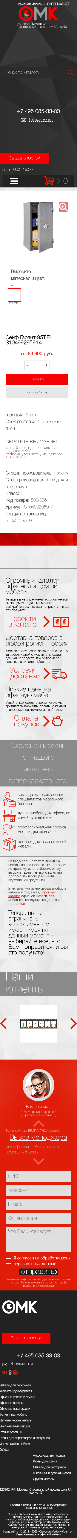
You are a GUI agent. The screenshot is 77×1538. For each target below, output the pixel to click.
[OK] (11, 1373)
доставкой (16, 903)
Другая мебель (43, 1479)
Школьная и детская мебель (52, 1473)
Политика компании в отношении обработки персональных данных (38, 1506)
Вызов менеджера (38, 1138)
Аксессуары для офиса (49, 1455)
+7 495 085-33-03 (38, 111)
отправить (37, 1272)
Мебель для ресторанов (49, 1467)
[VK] (5, 1373)
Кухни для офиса (45, 1461)
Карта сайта (10, 1531)
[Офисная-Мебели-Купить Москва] (39, 20)
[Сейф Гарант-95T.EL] (38, 227)
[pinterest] (15, 1373)
